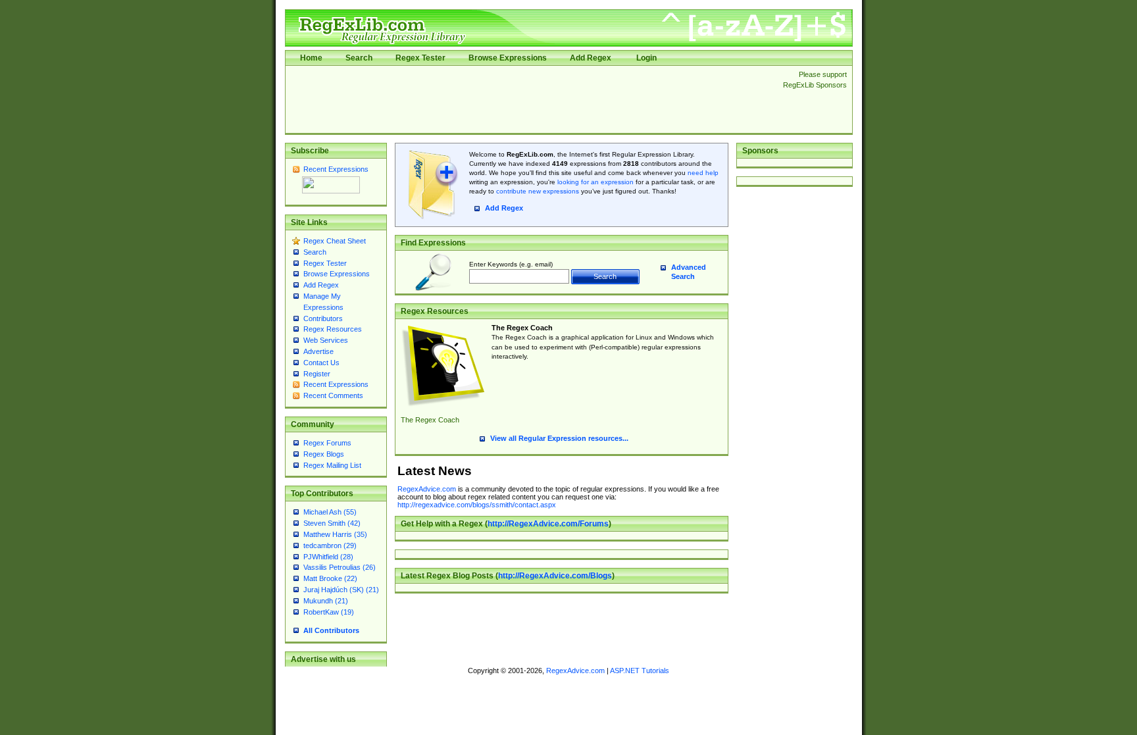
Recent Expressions (335, 169)
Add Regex (590, 58)
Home (311, 58)
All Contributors (331, 630)
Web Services (325, 340)
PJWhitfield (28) (328, 557)
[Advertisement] (530, 99)
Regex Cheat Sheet (334, 241)
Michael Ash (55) (330, 512)
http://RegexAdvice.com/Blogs (555, 575)
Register (316, 374)
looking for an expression (594, 182)
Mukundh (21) (325, 601)
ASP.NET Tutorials (639, 670)
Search (358, 58)
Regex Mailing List (332, 465)
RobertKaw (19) (328, 612)
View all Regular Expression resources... (559, 438)
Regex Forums (327, 443)
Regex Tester (420, 58)
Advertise (318, 351)
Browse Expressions (507, 58)
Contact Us (321, 363)
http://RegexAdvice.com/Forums (548, 523)
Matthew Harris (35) (335, 534)
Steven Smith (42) (332, 523)
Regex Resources (332, 329)
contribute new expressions (537, 191)
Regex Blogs (323, 454)
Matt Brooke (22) (330, 578)
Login (646, 58)
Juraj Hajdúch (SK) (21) (341, 590)
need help (703, 172)
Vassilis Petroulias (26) (339, 567)
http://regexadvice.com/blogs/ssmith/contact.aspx (476, 505)
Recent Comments (333, 395)
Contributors (323, 318)
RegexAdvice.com (426, 489)
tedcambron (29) (330, 545)
